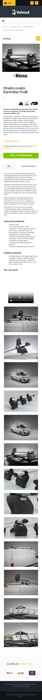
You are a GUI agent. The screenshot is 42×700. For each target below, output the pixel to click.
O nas (14, 684)
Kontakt (19, 684)
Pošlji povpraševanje (21, 155)
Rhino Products (29, 27)
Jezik (9, 3)
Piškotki (32, 684)
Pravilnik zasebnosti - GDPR (21, 686)
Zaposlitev (26, 684)
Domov (5, 27)
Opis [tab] (8, 166)
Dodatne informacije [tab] (28, 166)
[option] (10, 673)
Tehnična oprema (15, 27)
